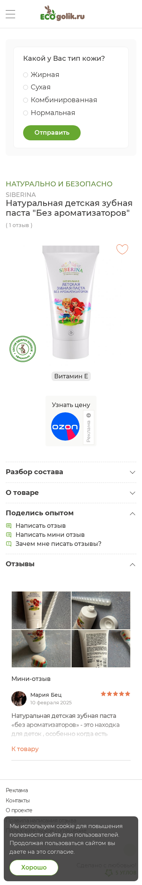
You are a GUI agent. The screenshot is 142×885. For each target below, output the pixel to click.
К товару (25, 749)
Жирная (45, 75)
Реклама (17, 790)
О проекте (19, 810)
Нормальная (53, 113)
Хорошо (34, 867)
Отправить (51, 132)
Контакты (18, 800)
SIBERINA (21, 194)
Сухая (41, 87)
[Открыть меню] (10, 14)
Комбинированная (64, 100)
